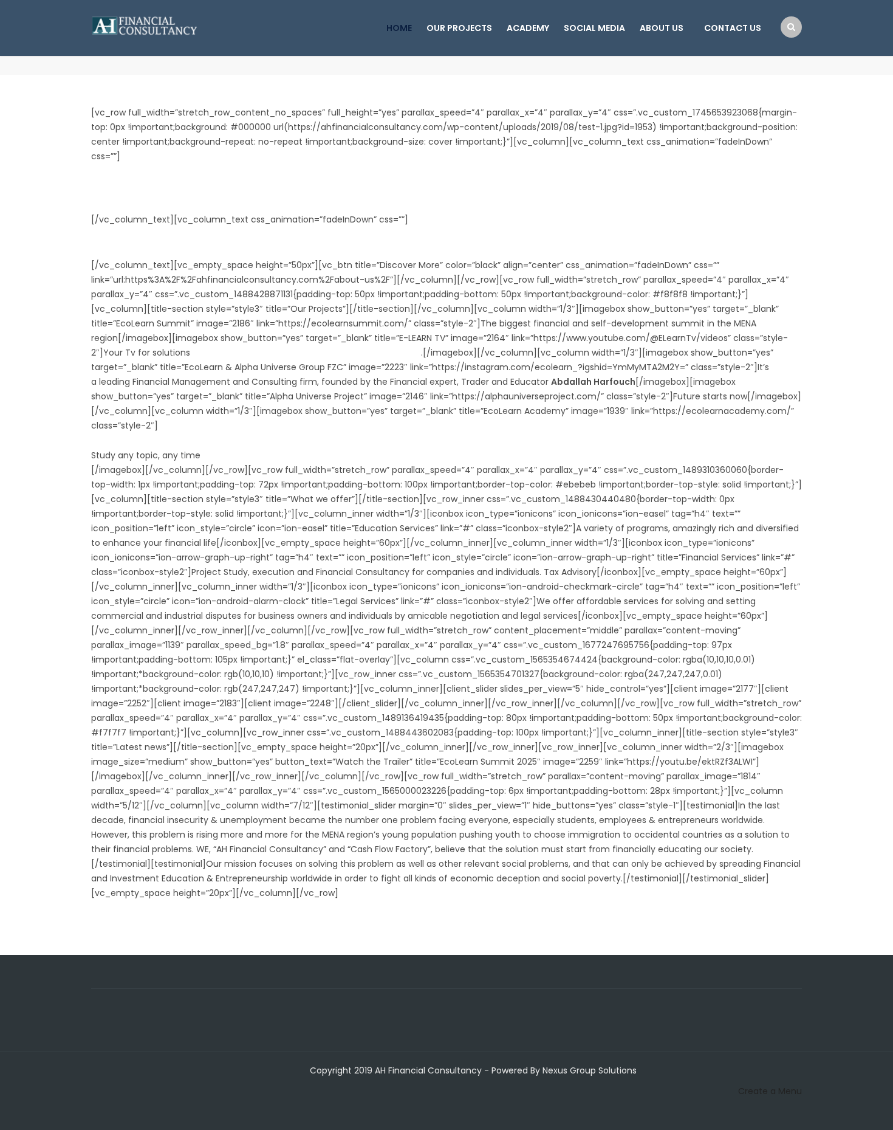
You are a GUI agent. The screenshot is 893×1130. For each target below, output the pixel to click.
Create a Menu (770, 1091)
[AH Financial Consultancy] (144, 24)
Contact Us (732, 28)
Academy (528, 28)
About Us (661, 28)
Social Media (594, 28)
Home (399, 28)
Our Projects (459, 28)
